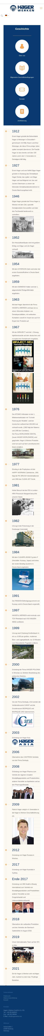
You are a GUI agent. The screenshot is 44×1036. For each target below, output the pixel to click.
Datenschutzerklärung (10, 998)
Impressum (7, 996)
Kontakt (6, 1000)
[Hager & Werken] (22, 8)
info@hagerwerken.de (15, 1016)
